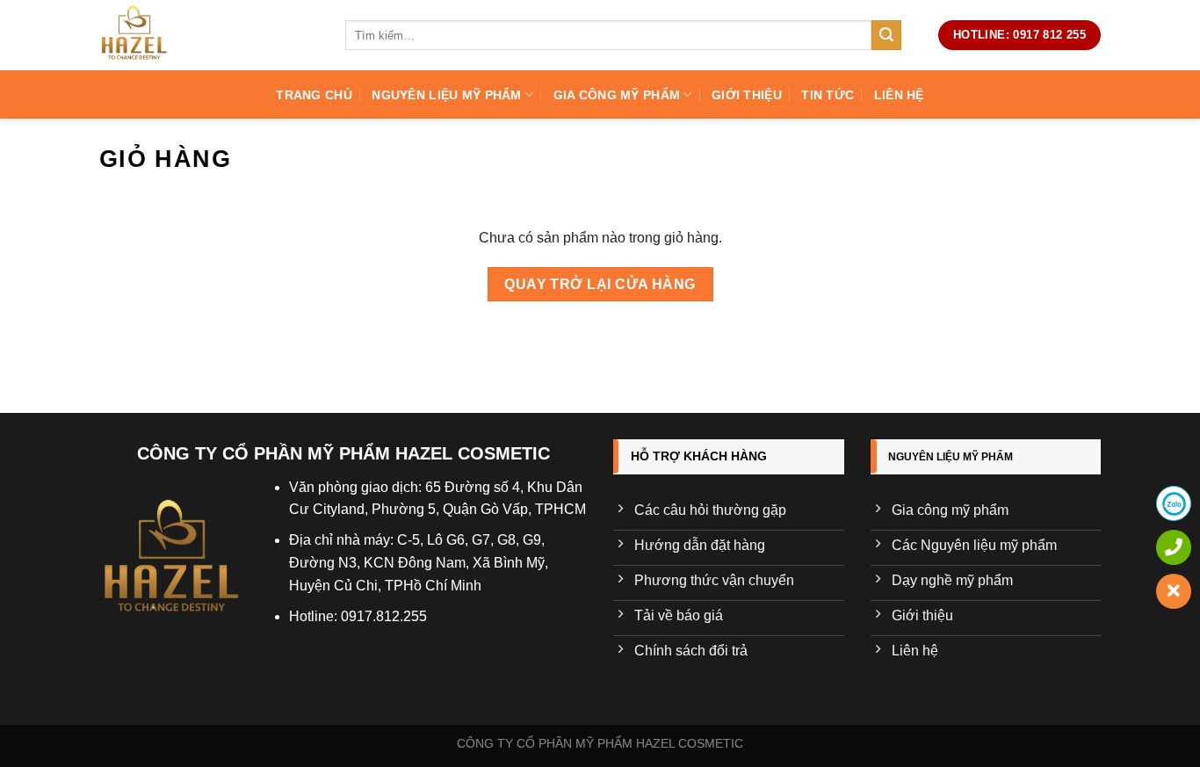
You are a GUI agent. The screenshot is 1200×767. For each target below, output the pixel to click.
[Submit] (886, 35)
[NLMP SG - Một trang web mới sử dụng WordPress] (209, 35)
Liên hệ (899, 95)
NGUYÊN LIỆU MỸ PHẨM (446, 95)
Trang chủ (314, 95)
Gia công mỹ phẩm (617, 95)
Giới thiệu (747, 95)
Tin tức (827, 95)
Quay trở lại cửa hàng (600, 284)
